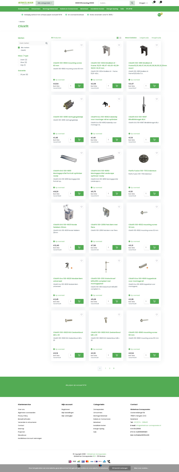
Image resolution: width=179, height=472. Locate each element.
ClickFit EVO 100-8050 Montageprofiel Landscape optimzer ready (102, 173)
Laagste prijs (144, 38)
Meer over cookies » (141, 468)
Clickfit (23, 50)
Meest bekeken (131, 38)
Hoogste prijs (156, 38)
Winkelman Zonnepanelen (96, 454)
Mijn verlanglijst (67, 416)
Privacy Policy (23, 416)
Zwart (23, 60)
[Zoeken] (132, 3)
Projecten (21, 432)
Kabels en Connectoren (69, 9)
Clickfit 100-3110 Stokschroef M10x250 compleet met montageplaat (103, 281)
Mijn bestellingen (68, 413)
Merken (22, 22)
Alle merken (24, 48)
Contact (21, 425)
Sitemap (21, 429)
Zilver (23, 62)
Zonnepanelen (23, 9)
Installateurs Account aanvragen (30, 438)
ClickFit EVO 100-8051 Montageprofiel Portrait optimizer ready (67, 173)
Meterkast (84, 9)
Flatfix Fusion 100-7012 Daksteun (142, 171)
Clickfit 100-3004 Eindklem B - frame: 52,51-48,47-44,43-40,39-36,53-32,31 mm (105, 65)
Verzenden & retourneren (27, 422)
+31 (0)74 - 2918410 (141, 422)
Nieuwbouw (22, 435)
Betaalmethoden (24, 419)
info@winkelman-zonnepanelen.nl (148, 425)
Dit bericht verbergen (120, 468)
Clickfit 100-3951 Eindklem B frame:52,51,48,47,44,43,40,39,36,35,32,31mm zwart (148, 65)
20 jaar (24, 74)
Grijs (23, 65)
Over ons (21, 409)
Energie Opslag (112, 9)
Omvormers (35, 9)
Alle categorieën (44, 3)
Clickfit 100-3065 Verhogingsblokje (68, 117)
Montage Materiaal (50, 9)
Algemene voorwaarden (26, 413)
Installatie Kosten (97, 9)
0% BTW (129, 9)
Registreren (66, 409)
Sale (122, 9)
